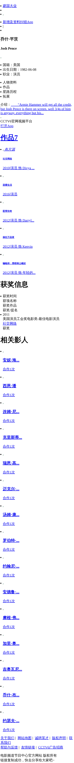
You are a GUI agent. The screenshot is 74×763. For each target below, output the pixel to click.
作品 (9, 137)
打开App (6, 126)
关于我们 (7, 738)
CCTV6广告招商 (50, 747)
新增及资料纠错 (18, 22)
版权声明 (59, 738)
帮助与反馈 (9, 747)
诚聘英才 (42, 738)
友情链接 (28, 747)
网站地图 (25, 738)
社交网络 (10, 323)
